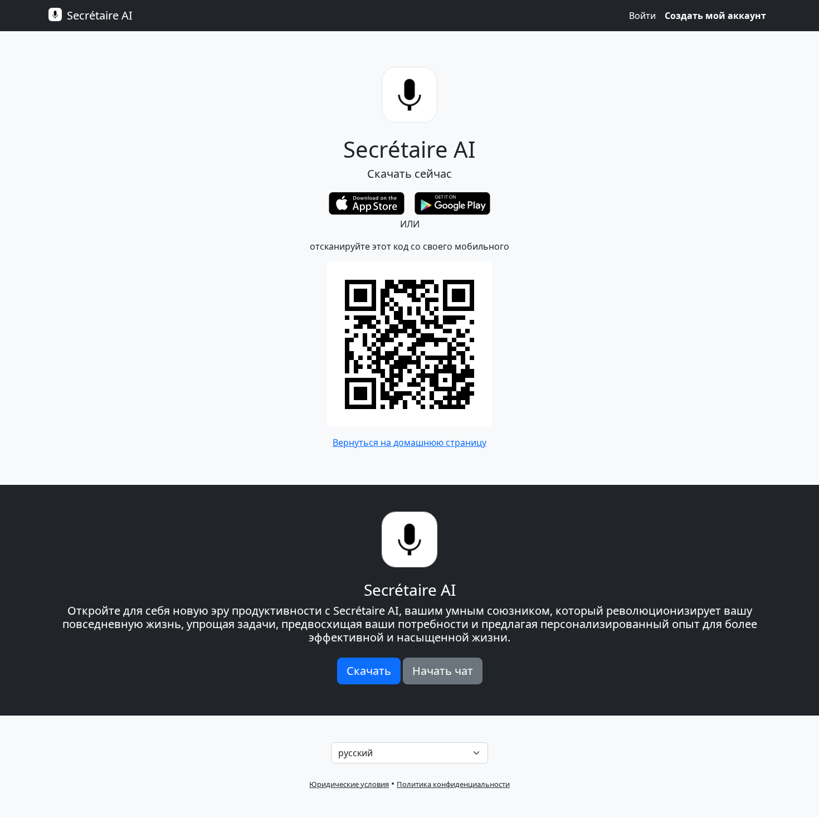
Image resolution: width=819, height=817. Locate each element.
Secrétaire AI (98, 15)
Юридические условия (349, 784)
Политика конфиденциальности (453, 784)
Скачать (369, 670)
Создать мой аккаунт (715, 15)
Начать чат (442, 670)
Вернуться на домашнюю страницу (409, 442)
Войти (642, 15)
